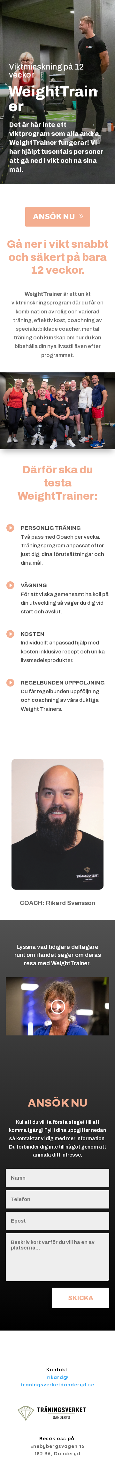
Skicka (80, 1297)
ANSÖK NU (54, 216)
